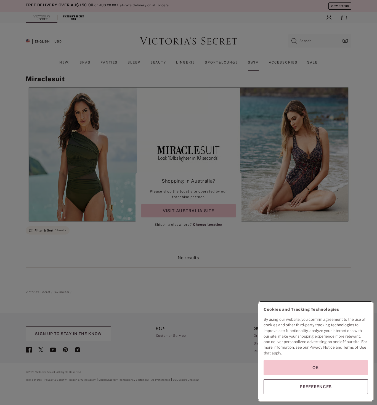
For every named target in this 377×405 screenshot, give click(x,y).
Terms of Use (354, 347)
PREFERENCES (316, 386)
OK (315, 367)
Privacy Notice (322, 347)
